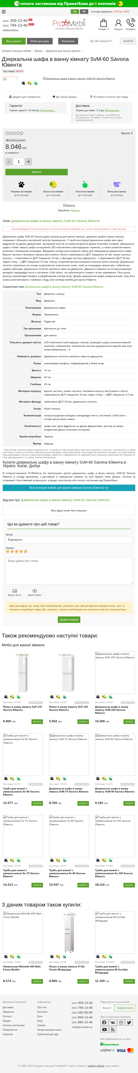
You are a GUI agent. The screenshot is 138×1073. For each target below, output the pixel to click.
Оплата (7, 1016)
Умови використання (49, 1029)
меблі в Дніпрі (96, 1065)
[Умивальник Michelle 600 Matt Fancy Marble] (23, 932)
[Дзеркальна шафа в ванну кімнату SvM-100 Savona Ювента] (115, 673)
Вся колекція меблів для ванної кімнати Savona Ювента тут (69, 487)
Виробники (68, 41)
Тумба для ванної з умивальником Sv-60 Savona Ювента (21, 791)
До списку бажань (66, 96)
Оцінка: (10, 547)
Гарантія (8, 1034)
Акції (40, 1020)
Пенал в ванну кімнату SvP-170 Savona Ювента (22, 708)
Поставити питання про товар (110, 96)
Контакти (42, 1011)
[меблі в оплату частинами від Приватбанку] (69, 3)
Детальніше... (48, 110)
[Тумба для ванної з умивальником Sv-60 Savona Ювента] (23, 754)
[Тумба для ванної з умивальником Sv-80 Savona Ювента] (69, 836)
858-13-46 (82, 1017)
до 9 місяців (116, 193)
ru (84, 11)
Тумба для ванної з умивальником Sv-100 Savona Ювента (114, 873)
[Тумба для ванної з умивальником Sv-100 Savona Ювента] (115, 836)
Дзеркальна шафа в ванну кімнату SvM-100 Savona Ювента (111, 709)
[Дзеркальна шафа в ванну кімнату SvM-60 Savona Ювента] (79, 78)
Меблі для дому (40, 41)
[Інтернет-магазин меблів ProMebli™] (69, 22)
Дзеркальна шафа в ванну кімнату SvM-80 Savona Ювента (114, 790)
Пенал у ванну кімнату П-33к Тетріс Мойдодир (67, 968)
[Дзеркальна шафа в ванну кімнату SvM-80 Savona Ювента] (115, 754)
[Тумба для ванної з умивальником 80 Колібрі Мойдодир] (115, 932)
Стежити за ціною (17, 140)
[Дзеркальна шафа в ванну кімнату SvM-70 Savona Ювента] (69, 754)
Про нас (42, 1007)
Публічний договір (47, 1034)
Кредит (7, 1020)
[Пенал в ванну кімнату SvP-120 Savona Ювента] (69, 673)
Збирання (8, 1011)
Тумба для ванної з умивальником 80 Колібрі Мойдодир (111, 969)
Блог (40, 1016)
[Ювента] (69, 205)
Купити (37, 722)
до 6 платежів (53, 193)
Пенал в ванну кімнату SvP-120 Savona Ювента (68, 708)
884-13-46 (82, 1022)
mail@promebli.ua (10, 30)
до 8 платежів (21, 193)
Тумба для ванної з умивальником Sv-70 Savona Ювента (21, 873)
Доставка (8, 1007)
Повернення (10, 1029)
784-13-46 (18, 25)
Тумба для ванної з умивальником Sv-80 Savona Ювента (67, 873)
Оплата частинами (14, 1025)
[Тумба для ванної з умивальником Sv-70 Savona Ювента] (23, 836)
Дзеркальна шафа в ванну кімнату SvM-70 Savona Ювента (68, 790)
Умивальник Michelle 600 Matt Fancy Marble (22, 968)
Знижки (41, 1025)
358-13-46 (17, 20)
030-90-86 (82, 1012)
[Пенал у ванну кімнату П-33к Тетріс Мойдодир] (69, 932)
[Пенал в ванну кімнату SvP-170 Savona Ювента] (23, 673)
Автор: (9, 534)
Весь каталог (13, 41)
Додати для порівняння (26, 96)
